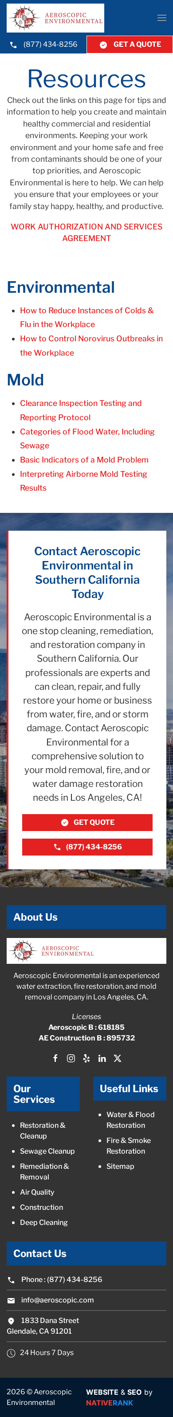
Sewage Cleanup (47, 1151)
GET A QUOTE (136, 44)
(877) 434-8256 (50, 44)
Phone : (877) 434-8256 (61, 1279)
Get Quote (94, 822)
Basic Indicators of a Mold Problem (84, 459)
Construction (41, 1207)
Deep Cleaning (44, 1222)
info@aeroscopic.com (57, 1300)
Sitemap (120, 1166)
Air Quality (37, 1192)
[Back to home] (55, 18)
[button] (161, 17)
